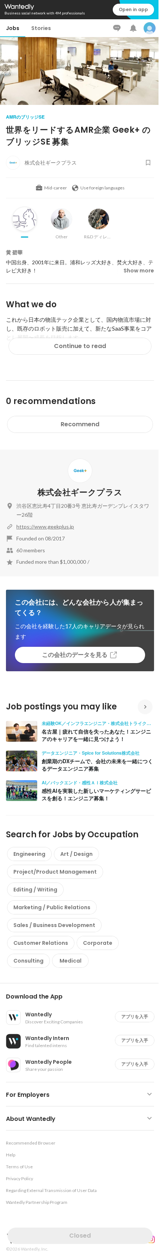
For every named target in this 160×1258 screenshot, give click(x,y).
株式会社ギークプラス (80, 492)
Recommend (80, 424)
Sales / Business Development (54, 925)
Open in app (133, 9)
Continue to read (80, 346)
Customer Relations (40, 943)
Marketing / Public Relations (51, 907)
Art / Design (76, 854)
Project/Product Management (55, 871)
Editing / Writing (35, 889)
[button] (83, 997)
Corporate (97, 943)
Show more (139, 270)
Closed (80, 1235)
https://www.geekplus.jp (45, 526)
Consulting (28, 960)
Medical (70, 960)
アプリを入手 (134, 1016)
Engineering (29, 854)
